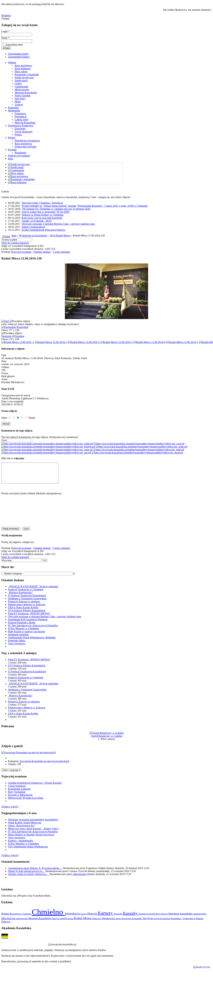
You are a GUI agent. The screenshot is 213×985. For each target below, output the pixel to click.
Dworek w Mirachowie (20, 794)
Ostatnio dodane (42, 251)
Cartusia (27, 913)
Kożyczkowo (162, 913)
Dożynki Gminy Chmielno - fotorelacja (42, 202)
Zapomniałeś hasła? (18, 53)
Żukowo (5, 921)
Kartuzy (106, 913)
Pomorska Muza (16, 640)
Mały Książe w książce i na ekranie (26, 631)
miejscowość (22, 918)
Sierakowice (108, 918)
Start (13, 235)
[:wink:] (141, 446)
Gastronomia (21, 86)
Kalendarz (13, 107)
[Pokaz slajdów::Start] (5, 321)
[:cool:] (139, 443)
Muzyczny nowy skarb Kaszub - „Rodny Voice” (33, 828)
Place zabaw (21, 71)
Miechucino (8, 918)
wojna (157, 918)
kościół (151, 913)
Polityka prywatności (19, 155)
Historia (92, 913)
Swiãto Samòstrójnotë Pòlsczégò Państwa (43, 229)
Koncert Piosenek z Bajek (21, 622)
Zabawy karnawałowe (33, 226)
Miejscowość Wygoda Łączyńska (25, 797)
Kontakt (12, 149)
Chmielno (48, 911)
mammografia (199, 914)
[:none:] (47, 449)
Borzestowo (16, 913)
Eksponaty (20, 128)
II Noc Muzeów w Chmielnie (23, 628)
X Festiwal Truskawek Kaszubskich (27, 595)
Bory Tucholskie (16, 791)
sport (118, 918)
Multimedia (14, 110)
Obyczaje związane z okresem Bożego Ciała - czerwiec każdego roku (58, 223)
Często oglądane (61, 251)
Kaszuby (131, 913)
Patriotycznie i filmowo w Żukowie (26, 604)
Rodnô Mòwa (83, 918)
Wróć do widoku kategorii (15, 242)
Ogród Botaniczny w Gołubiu (106, 736)
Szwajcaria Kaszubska (132, 918)
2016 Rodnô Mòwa (60, 235)
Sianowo (97, 918)
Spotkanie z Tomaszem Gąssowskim (27, 598)
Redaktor (6, 15)
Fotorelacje (20, 113)
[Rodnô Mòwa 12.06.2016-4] (149, 342)
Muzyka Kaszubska (25, 122)
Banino (5, 913)
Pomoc (18, 134)
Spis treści (20, 98)
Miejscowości (22, 89)
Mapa (18, 101)
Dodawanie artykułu (25, 146)
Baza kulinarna (22, 68)
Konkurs (143, 913)
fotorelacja (73, 913)
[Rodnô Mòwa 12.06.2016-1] (51, 342)
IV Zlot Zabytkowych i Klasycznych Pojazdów (33, 625)
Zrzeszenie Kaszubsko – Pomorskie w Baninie (181, 918)
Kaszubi (118, 913)
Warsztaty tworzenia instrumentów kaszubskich (33, 819)
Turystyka (148, 918)
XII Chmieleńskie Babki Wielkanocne (28, 846)
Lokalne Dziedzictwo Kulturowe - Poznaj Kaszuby (35, 782)
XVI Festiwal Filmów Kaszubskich (26, 610)
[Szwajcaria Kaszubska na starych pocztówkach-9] (28, 752)
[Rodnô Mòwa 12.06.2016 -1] (17, 342)
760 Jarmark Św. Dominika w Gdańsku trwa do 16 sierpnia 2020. (56, 208)
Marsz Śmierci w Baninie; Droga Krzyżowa (31, 834)
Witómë (12, 62)
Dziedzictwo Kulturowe (20, 125)
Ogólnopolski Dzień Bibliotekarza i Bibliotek (32, 637)
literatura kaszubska (180, 913)
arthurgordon (79, 874)
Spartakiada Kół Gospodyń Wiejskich (28, 619)
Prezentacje (21, 116)
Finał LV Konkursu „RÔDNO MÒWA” (29, 613)
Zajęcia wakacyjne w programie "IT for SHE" (46, 211)
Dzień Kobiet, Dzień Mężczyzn (24, 822)
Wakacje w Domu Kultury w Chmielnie (43, 214)
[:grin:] (48, 446)
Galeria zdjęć (21, 119)
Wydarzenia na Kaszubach (33, 235)
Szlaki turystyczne (24, 77)
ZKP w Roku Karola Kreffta (23, 607)
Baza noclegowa (23, 65)
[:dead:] (137, 452)
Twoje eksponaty (24, 131)
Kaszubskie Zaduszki (19, 788)
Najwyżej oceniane (21, 251)
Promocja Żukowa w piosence (24, 601)
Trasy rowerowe (16, 643)
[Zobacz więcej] (9, 806)
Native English (22, 95)
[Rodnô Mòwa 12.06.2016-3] (116, 342)
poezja (64, 918)
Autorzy (19, 104)
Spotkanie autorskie (18, 634)
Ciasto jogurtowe (17, 785)
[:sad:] (46, 452)
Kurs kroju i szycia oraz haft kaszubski (42, 217)
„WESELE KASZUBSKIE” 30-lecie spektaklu (33, 586)
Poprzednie (22, 327)
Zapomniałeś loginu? (19, 56)
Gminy (18, 83)
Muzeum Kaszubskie (26, 92)
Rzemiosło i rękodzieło (27, 74)
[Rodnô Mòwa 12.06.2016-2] (84, 342)
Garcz (84, 913)
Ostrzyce (55, 918)
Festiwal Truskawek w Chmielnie (25, 589)
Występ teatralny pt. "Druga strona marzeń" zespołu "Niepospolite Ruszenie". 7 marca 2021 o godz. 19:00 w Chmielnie (85, 205)
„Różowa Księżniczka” (20, 592)
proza (71, 918)
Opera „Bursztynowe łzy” (21, 825)
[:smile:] (47, 443)
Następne (6, 336)
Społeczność (21, 80)
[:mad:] (138, 449)
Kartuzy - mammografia (20, 840)
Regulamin (20, 152)
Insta (10, 158)
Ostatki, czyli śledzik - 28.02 (37, 220)
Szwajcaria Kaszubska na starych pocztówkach (44, 761)
